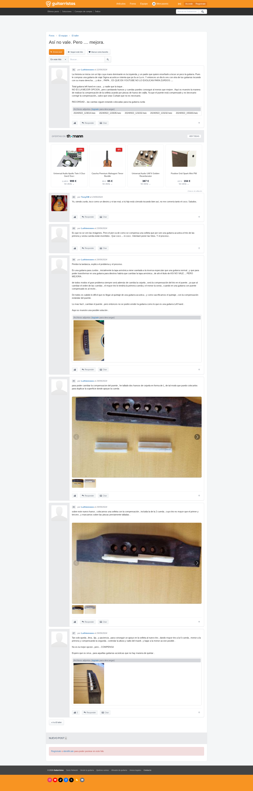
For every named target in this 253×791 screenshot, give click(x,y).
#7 (74, 633)
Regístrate (201, 4)
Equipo (144, 3)
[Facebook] (66, 780)
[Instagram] (49, 780)
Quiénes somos (102, 770)
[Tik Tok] (60, 780)
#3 (74, 228)
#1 (74, 70)
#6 (74, 507)
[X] (71, 780)
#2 (74, 197)
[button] (197, 437)
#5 (74, 381)
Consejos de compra (83, 11)
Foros (133, 3)
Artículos (120, 3)
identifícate (68, 751)
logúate (95, 109)
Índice (97, 11)
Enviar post (57, 52)
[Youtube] (55, 780)
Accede (189, 4)
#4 (74, 260)
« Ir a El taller (56, 722)
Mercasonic (163, 3)
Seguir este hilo (76, 52)
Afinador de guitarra (119, 770)
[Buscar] (202, 11)
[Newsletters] (82, 780)
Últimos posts (53, 11)
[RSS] (77, 780)
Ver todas (194, 136)
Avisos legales (135, 770)
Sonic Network (72, 770)
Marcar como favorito (99, 52)
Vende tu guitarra (87, 770)
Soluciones (67, 11)
